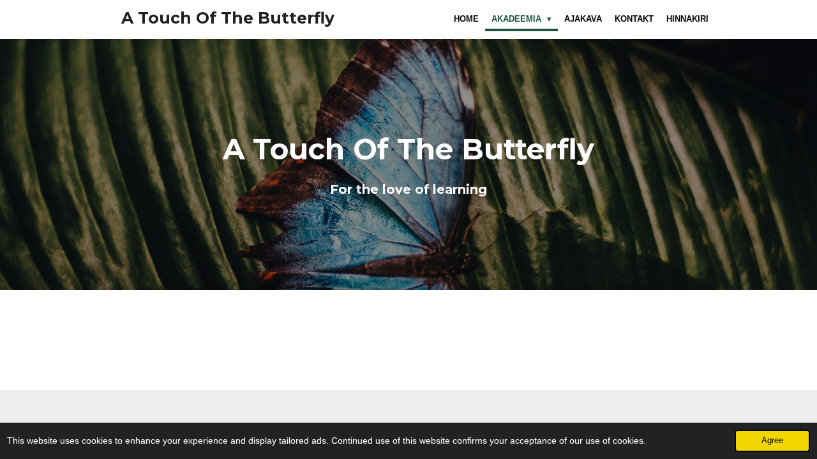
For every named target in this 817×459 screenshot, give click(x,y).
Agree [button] (772, 440)
